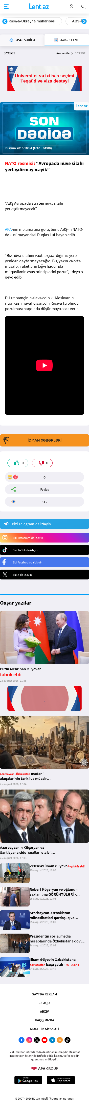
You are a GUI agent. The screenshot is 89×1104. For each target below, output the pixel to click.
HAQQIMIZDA (44, 1020)
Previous (5, 22)
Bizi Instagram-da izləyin (28, 538)
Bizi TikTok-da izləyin (25, 550)
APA (8, 229)
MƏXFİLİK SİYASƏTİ (44, 1028)
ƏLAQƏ (44, 1003)
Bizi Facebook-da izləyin (28, 562)
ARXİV (44, 1011)
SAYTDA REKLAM (44, 994)
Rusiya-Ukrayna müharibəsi (32, 21)
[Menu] (6, 6)
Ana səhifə (62, 53)
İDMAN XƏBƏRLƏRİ (45, 440)
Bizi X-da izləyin (22, 575)
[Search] (83, 6)
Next (84, 22)
